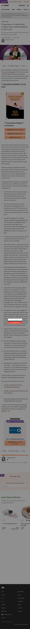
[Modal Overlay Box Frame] (15, 314)
